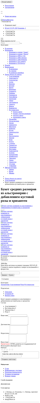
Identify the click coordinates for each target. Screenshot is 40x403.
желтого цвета (18, 115)
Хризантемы (13, 154)
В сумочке (12, 71)
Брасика (12, 84)
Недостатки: (5, 333)
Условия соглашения (12, 374)
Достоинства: (5, 324)
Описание (8, 292)
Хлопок (11, 153)
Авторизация (9, 7)
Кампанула (13, 108)
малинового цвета (19, 117)
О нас (7, 368)
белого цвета (17, 112)
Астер (11, 82)
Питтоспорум (14, 136)
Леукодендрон (14, 121)
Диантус (12, 104)
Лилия (11, 123)
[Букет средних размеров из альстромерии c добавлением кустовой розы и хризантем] (20, 207)
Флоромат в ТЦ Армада (17, 61)
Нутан (11, 130)
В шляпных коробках (16, 73)
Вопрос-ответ (9, 295)
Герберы (12, 93)
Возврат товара (10, 376)
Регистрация (9, 5)
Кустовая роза (14, 110)
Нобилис (12, 128)
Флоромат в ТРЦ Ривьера (18, 59)
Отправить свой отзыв (8, 359)
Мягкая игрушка (11, 167)
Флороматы (9, 50)
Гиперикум (13, 95)
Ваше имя (4, 315)
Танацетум (13, 145)
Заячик (11, 169)
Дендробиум (13, 102)
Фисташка (12, 149)
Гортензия (12, 99)
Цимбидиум (13, 156)
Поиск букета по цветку (13, 74)
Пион (11, 134)
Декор (11, 100)
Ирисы (11, 106)
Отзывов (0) (9, 294)
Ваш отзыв (4, 342)
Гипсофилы (13, 97)
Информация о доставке (13, 370)
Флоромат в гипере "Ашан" (18, 52)
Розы (11, 140)
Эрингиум (12, 162)
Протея (11, 138)
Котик (11, 171)
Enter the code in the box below (12, 354)
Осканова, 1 (21, 28)
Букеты (7, 65)
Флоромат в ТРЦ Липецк (18, 58)
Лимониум (13, 125)
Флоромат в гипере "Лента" (19, 54)
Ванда (11, 87)
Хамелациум (13, 151)
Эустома (12, 164)
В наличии (9, 48)
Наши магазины (10, 16)
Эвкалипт (12, 158)
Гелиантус (12, 91)
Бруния (11, 86)
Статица (12, 143)
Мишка (11, 173)
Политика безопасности (13, 372)
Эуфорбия (12, 166)
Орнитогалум (14, 132)
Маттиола (12, 127)
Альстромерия (14, 76)
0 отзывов (5, 279)
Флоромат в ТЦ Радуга (17, 63)
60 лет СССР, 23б (11, 28)
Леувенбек (13, 119)
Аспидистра (13, 80)
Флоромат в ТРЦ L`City (17, 56)
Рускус (11, 141)
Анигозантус (13, 78)
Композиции (9, 67)
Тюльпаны (12, 147)
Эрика (11, 160)
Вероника (12, 89)
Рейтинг (4, 348)
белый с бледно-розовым (22, 113)
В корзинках (13, 69)
